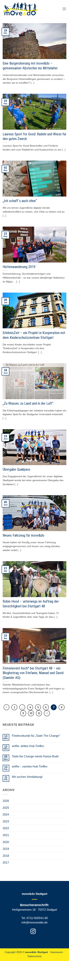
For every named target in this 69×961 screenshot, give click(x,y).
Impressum (56, 952)
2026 (6, 800)
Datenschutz (35, 956)
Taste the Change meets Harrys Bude (35, 756)
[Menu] (64, 8)
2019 (6, 848)
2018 (6, 855)
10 (31, 713)
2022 (6, 828)
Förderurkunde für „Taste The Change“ (36, 735)
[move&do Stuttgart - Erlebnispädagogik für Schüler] (20, 8)
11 (39, 713)
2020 (6, 842)
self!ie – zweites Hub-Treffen (29, 766)
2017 (6, 862)
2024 (6, 814)
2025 (6, 807)
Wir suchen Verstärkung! (27, 776)
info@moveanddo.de (34, 922)
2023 (6, 821)
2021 (6, 835)
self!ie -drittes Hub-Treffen (28, 746)
